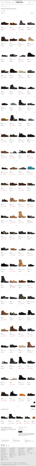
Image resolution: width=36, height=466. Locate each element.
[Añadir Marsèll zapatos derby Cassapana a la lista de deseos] (34, 64)
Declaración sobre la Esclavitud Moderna (13, 454)
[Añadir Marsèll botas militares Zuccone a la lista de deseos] (17, 112)
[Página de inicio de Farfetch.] (19, 2)
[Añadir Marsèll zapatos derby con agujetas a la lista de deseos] (34, 16)
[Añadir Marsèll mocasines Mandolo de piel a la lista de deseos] (34, 97)
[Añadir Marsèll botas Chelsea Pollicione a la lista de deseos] (25, 16)
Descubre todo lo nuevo (19, 0)
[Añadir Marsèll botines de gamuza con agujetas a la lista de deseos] (34, 306)
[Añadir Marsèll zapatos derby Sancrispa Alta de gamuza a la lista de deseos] (34, 128)
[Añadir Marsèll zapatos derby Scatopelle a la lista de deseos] (8, 97)
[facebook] (31, 453)
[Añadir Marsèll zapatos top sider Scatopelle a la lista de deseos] (17, 242)
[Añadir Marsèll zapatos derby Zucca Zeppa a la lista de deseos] (8, 242)
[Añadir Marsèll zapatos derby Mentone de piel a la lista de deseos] (34, 193)
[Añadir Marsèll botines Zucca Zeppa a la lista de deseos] (8, 32)
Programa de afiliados (21, 449)
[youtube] (33, 453)
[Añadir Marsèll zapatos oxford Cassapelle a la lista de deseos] (25, 32)
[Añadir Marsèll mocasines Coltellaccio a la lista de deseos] (17, 290)
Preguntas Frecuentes (16, 440)
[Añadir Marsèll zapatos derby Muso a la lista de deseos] (8, 225)
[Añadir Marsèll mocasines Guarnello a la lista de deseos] (8, 80)
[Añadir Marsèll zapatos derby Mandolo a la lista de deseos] (8, 371)
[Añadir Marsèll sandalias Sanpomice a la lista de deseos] (8, 355)
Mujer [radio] (1, 11)
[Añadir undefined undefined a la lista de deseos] (7, 411)
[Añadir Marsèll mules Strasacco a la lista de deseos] (34, 80)
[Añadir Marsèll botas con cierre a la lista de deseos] (25, 209)
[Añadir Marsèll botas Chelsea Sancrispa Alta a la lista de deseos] (25, 128)
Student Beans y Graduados (21, 453)
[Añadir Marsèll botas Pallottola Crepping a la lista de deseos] (17, 323)
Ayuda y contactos (3, 449)
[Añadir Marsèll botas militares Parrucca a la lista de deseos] (25, 323)
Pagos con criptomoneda (4, 456)
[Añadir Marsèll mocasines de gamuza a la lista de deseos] (17, 128)
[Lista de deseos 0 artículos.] (33, 2)
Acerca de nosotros (12, 449)
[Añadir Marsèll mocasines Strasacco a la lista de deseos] (17, 16)
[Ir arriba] (34, 402)
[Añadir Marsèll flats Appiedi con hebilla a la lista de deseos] (17, 225)
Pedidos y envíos (3, 451)
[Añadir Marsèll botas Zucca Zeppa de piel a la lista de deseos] (25, 97)
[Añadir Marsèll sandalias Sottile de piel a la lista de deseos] (17, 145)
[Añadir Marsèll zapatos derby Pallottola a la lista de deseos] (8, 258)
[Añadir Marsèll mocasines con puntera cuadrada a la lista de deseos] (8, 161)
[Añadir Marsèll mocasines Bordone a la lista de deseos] (25, 64)
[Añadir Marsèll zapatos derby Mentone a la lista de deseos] (34, 323)
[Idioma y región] (30, 2)
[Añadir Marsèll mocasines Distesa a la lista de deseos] (8, 48)
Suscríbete (20, 431)
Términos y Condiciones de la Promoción (4, 458)
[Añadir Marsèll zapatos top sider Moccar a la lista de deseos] (25, 177)
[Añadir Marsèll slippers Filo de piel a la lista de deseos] (25, 242)
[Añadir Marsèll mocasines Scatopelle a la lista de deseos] (25, 339)
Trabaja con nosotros (12, 451)
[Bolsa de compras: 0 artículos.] (34, 2)
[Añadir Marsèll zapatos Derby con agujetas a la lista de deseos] (8, 64)
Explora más (33, 409)
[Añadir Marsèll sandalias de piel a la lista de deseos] (25, 145)
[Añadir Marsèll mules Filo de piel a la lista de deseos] (34, 242)
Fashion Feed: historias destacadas (30, 449)
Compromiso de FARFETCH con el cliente (4, 459)
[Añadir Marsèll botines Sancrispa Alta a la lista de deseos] (34, 48)
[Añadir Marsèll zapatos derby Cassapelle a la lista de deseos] (8, 16)
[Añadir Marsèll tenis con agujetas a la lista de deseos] (17, 97)
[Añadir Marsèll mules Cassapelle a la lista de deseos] (17, 161)
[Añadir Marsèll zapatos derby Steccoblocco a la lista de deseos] (8, 112)
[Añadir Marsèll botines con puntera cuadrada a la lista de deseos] (25, 258)
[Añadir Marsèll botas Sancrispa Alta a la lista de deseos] (17, 64)
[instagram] (28, 453)
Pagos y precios (3, 455)
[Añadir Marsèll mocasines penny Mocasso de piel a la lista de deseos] (8, 209)
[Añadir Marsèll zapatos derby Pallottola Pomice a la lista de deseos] (25, 387)
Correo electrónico (20, 428)
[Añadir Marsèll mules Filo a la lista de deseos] (17, 371)
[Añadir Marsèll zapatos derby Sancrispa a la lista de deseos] (17, 48)
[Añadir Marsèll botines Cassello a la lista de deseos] (25, 355)
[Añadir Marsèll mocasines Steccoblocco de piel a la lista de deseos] (8, 145)
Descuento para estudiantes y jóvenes (21, 455)
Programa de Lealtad (20, 450)
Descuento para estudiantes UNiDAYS (21, 452)
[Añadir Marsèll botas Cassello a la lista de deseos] (8, 274)
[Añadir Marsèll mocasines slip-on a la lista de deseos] (25, 112)
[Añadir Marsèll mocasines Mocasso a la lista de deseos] (17, 258)
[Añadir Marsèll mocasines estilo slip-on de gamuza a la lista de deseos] (17, 32)
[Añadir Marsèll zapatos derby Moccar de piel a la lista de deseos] (25, 225)
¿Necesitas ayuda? (27, 440)
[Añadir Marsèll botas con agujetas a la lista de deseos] (8, 306)
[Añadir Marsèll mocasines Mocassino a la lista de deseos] (25, 80)
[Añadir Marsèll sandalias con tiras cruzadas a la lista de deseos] (25, 48)
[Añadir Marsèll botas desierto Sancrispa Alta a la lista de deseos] (25, 371)
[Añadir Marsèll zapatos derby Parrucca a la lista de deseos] (34, 145)
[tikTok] (29, 453)
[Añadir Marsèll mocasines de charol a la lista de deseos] (34, 177)
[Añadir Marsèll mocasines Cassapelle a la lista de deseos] (34, 387)
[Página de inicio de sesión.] (31, 2)
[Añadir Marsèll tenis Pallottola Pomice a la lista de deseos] (8, 128)
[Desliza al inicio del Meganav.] (24, 4)
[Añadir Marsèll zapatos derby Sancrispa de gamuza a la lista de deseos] (25, 274)
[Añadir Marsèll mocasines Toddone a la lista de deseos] (8, 323)
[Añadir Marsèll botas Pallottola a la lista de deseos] (17, 80)
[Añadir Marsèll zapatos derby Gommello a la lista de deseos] (34, 161)
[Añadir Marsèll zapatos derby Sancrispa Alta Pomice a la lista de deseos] (34, 290)
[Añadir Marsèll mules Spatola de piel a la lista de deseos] (25, 161)
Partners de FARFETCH (12, 450)
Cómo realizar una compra (5, 440)
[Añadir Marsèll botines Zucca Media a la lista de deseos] (17, 193)
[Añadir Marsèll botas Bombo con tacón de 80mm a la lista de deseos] (25, 290)
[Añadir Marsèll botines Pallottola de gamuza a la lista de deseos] (34, 32)
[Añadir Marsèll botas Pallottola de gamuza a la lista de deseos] (17, 387)
